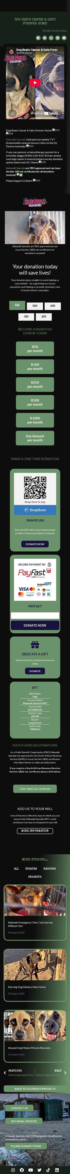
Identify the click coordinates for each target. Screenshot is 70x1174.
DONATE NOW (35, 625)
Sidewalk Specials (16, 139)
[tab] (17, 305)
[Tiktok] (48, 1170)
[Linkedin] (57, 1170)
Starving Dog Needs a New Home (27, 986)
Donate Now (35, 544)
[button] (59, 59)
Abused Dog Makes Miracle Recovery (29, 1047)
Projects (35, 877)
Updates (31, 869)
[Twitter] (39, 1170)
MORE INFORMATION (35, 831)
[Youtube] (31, 1170)
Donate (35, 671)
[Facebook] (22, 1170)
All (16, 869)
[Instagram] (13, 1170)
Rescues (50, 869)
